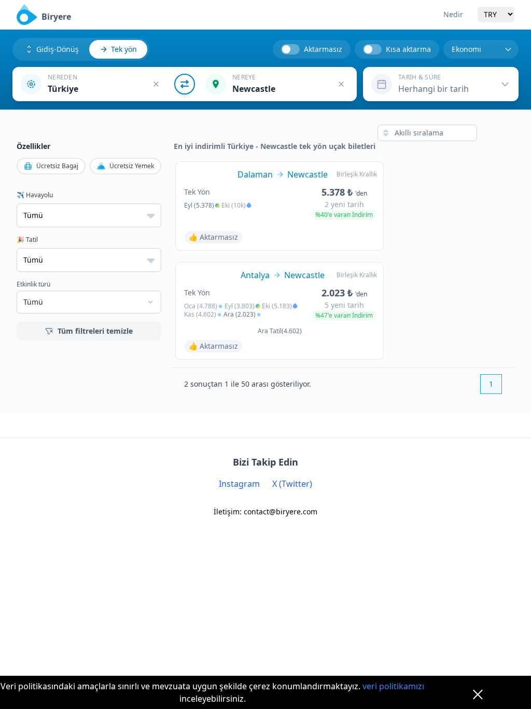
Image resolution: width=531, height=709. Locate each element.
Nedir (453, 14)
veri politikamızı (393, 686)
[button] (98, 84)
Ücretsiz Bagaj (57, 165)
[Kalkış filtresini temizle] (156, 84)
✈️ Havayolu (35, 195)
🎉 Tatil (27, 240)
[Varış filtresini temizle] (341, 84)
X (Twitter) (292, 483)
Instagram (239, 483)
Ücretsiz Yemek (131, 165)
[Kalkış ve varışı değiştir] (184, 84)
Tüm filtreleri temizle (95, 331)
